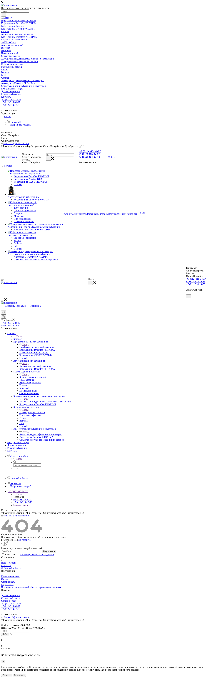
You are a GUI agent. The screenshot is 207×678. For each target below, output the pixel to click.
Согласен (6, 675)
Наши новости (8, 562)
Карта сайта (7, 584)
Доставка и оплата (10, 595)
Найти (5, 634)
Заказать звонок (21, 505)
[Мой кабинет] (187, 293)
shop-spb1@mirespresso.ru (16, 143)
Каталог (17, 339)
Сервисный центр (10, 598)
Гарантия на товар (10, 576)
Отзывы (5, 579)
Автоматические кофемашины (35, 366)
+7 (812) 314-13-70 (10, 105)
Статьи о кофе (8, 601)
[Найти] (3, 15)
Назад (19, 336)
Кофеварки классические (32, 412)
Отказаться (19, 675)
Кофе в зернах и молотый (32, 377)
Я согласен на (29, 554)
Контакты (6, 565)
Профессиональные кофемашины (36, 347)
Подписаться (49, 551)
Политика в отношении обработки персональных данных (31, 587)
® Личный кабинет (11, 568)
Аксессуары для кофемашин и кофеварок (40, 434)
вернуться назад (9, 540)
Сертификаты (8, 581)
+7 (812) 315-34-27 (11, 99)
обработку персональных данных (37, 554)
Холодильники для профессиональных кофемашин (45, 401)
